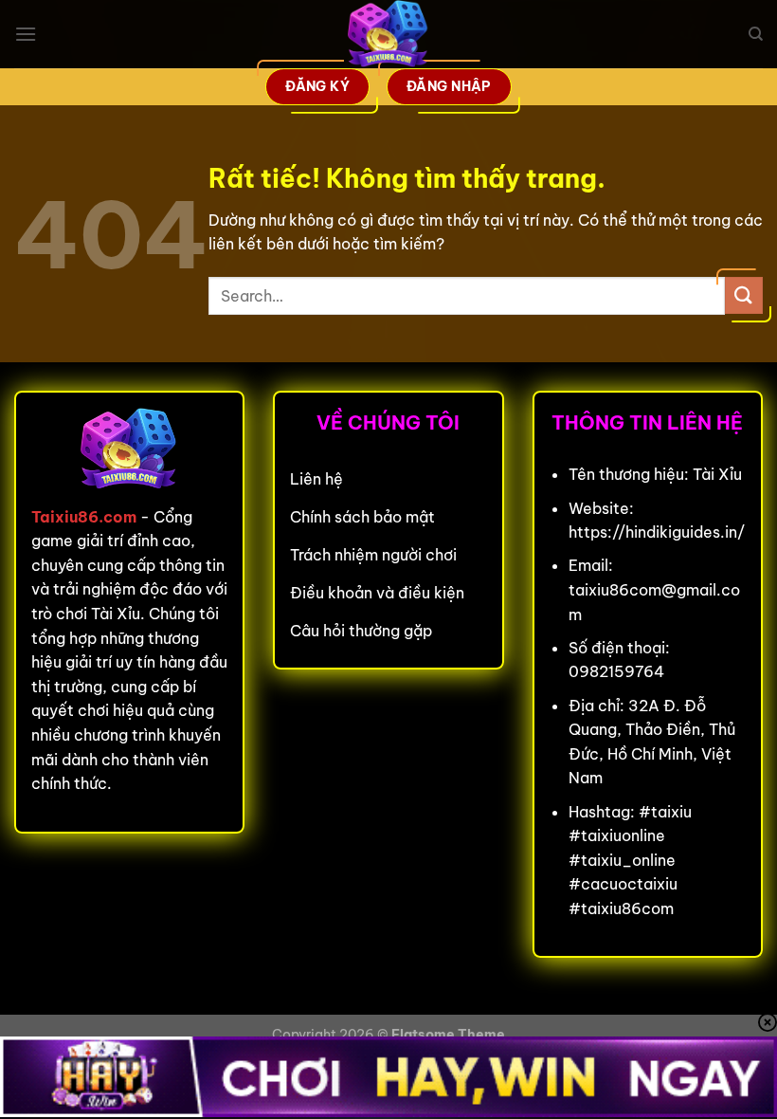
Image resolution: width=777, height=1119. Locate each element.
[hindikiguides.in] (388, 34)
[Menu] (25, 33)
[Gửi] (744, 295)
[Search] (756, 34)
